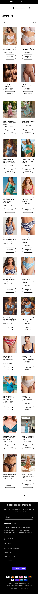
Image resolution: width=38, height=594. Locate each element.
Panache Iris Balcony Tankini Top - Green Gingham (8, 200)
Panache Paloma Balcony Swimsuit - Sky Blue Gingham (9, 161)
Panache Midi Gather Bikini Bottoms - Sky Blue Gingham (28, 280)
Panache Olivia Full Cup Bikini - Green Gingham (28, 161)
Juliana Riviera (18, 583)
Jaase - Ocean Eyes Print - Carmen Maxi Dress (28, 437)
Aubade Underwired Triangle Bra (9, 85)
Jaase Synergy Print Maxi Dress (28, 122)
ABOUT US (7, 552)
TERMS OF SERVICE (10, 556)
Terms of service (24, 588)
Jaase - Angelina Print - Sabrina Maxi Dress (9, 123)
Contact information (17, 585)
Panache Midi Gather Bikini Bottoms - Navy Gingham (26, 240)
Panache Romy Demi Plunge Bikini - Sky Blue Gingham (9, 319)
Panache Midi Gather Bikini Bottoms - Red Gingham (8, 359)
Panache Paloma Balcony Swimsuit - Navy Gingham (9, 239)
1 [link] (13, 495)
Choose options (10, 57)
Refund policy (14, 588)
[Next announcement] (34, 2)
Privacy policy (28, 585)
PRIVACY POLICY (9, 561)
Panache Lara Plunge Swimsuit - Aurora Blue (9, 398)
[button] (4, 8)
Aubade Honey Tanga (26, 85)
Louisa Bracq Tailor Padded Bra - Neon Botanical (9, 437)
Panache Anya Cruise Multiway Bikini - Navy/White (28, 358)
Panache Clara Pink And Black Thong (9, 475)
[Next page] (24, 495)
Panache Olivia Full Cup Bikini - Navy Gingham (9, 279)
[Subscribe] (32, 517)
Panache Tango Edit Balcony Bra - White (9, 48)
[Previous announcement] (3, 2)
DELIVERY (7, 544)
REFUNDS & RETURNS (11, 548)
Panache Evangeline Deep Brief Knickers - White (27, 399)
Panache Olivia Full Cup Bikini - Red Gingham (28, 199)
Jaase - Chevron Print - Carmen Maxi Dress (28, 476)
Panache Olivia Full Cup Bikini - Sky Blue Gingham (28, 319)
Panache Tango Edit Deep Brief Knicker (28, 48)
